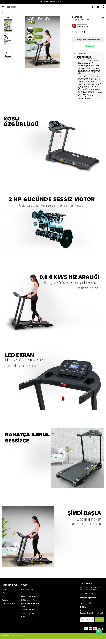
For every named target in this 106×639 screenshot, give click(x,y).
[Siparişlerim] (98, 7)
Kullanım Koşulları (27, 593)
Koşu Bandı (16, 13)
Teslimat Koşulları (27, 589)
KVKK (23, 617)
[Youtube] (90, 603)
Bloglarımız (5, 600)
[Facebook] (81, 603)
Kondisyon (5, 13)
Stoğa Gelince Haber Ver (88, 39)
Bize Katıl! (99, 620)
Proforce (5, 589)
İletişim (4, 593)
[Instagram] (86, 603)
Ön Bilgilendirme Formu (29, 600)
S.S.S (3, 596)
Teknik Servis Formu (9, 603)
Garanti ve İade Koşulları (29, 610)
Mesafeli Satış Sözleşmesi (30, 596)
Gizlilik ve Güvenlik (27, 613)
